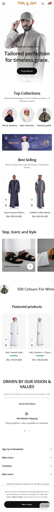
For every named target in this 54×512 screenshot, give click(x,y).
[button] (31, 81)
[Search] (43, 4)
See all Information (27, 403)
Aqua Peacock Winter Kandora (14, 212)
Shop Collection (27, 71)
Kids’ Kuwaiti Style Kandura (14, 352)
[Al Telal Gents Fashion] (27, 4)
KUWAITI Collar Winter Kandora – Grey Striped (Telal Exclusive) (40, 212)
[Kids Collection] (27, 114)
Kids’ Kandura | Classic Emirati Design (40, 352)
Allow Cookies (27, 504)
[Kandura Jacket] (44, 114)
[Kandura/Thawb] (9, 114)
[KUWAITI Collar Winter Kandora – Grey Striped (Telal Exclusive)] (40, 191)
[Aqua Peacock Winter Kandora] (14, 191)
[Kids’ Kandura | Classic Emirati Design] (40, 331)
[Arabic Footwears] (18, 255)
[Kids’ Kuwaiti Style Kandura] (14, 331)
